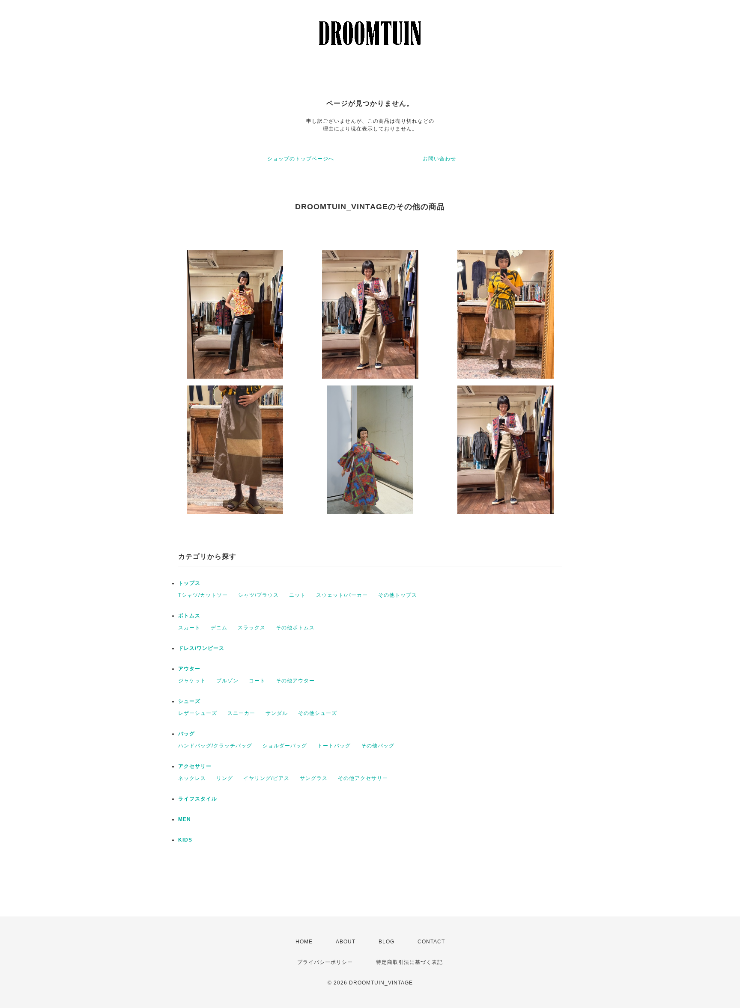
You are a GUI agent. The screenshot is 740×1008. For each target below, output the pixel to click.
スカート (189, 628)
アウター (189, 669)
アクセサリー (195, 766)
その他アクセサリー (363, 778)
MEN (184, 819)
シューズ (189, 701)
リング (224, 778)
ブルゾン (227, 681)
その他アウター (295, 681)
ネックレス (192, 778)
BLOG (386, 942)
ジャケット (192, 681)
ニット (297, 595)
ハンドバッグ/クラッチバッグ (215, 746)
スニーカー (241, 713)
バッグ (186, 734)
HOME (304, 942)
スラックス (252, 628)
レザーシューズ (197, 713)
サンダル (277, 713)
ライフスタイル (197, 799)
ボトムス (189, 616)
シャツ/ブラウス (258, 595)
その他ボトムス (295, 628)
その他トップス (397, 595)
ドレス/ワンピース (201, 648)
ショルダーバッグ (285, 746)
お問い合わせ (439, 159)
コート (257, 681)
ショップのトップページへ (300, 159)
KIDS (185, 840)
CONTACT (431, 942)
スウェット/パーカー (342, 595)
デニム (219, 628)
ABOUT (345, 942)
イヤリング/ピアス (266, 778)
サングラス (314, 778)
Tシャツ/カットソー (203, 595)
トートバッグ (334, 746)
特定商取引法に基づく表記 (409, 962)
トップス (189, 583)
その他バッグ (377, 746)
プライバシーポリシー (325, 962)
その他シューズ (317, 713)
